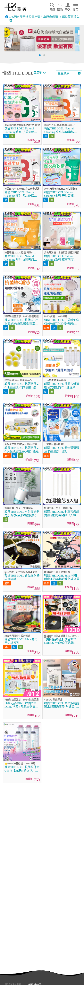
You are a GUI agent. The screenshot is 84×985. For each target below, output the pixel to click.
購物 (60, 9)
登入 (68, 9)
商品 (76, 9)
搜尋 (52, 9)
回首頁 (15, 7)
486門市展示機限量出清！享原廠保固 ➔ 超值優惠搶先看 (44, 18)
